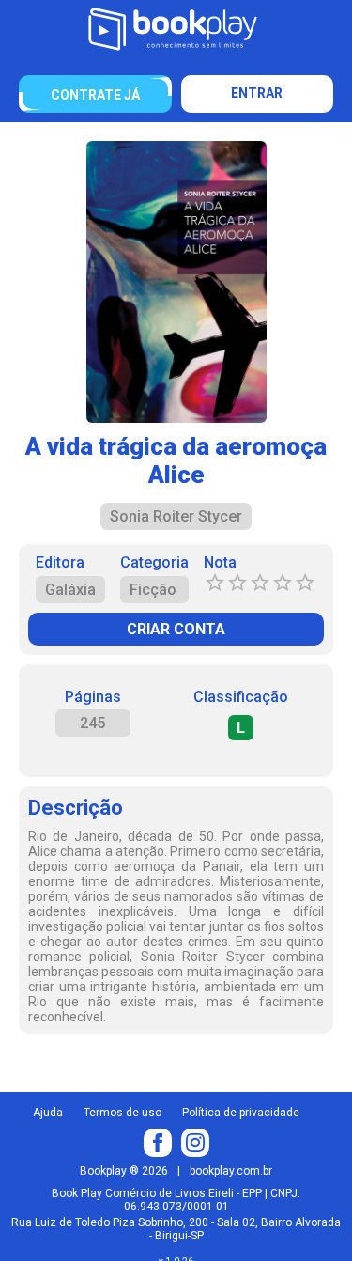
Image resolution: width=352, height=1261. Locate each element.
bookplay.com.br (231, 1170)
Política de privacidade (240, 1112)
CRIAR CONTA (176, 629)
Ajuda (48, 1112)
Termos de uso (122, 1112)
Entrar (257, 93)
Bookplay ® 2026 (124, 1170)
